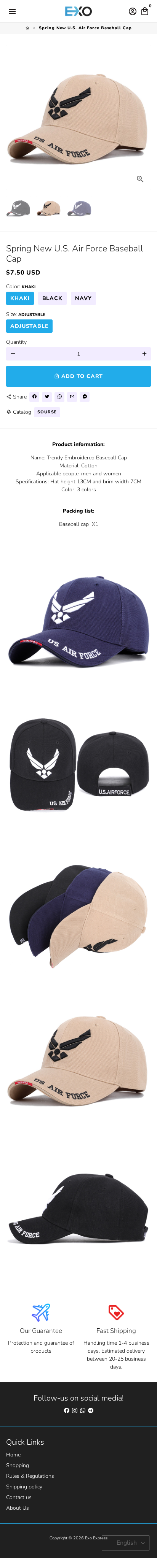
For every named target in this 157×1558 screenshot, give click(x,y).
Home (13, 1454)
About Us (17, 1508)
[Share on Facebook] (34, 397)
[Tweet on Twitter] (47, 397)
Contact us (19, 1497)
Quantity (16, 342)
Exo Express (96, 1538)
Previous (12, 117)
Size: (25, 314)
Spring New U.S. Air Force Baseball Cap (85, 28)
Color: (20, 286)
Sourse (47, 412)
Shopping (17, 1465)
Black (52, 298)
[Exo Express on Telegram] (90, 1410)
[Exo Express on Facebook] (66, 1410)
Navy (83, 298)
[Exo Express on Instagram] (74, 1410)
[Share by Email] (72, 397)
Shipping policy (24, 1486)
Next (144, 117)
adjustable (29, 326)
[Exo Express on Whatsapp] (82, 1410)
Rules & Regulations (30, 1476)
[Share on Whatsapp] (59, 397)
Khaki (20, 298)
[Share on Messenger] (85, 397)
